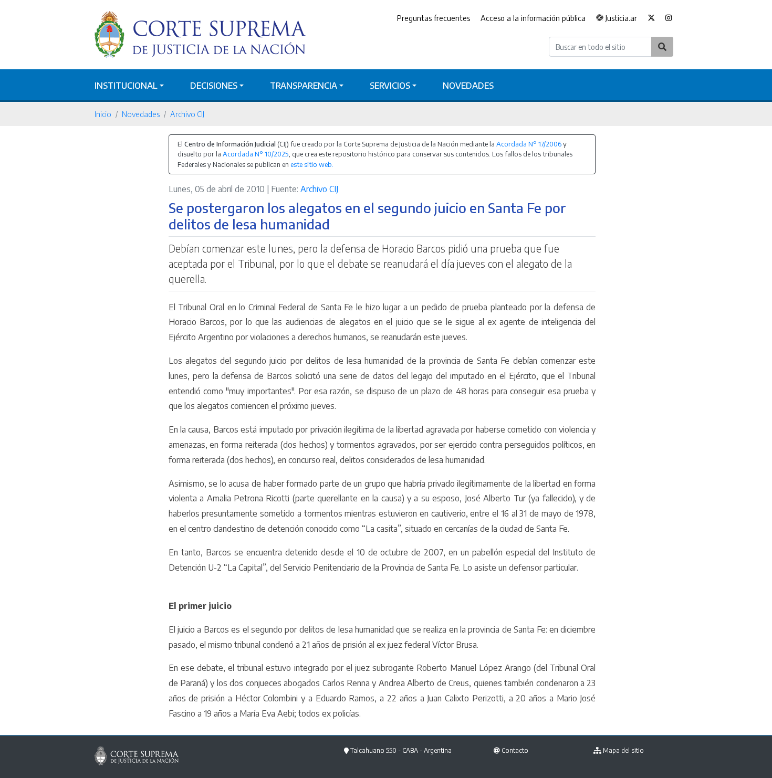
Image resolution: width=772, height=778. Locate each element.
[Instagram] (668, 18)
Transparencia (303, 85)
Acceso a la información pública (533, 18)
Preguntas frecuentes (433, 18)
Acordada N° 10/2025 (255, 154)
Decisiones (213, 85)
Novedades (468, 85)
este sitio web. (311, 164)
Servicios (390, 85)
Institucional (126, 85)
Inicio (103, 114)
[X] (651, 18)
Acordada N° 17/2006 (528, 144)
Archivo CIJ (187, 114)
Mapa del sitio (623, 750)
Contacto (515, 750)
